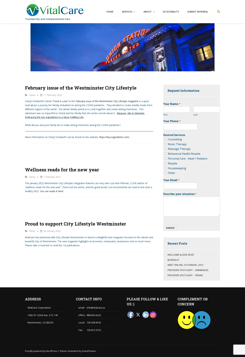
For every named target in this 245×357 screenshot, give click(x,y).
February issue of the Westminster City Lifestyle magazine (107, 101)
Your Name (171, 104)
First (165, 114)
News (32, 95)
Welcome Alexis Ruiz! (181, 254)
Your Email (171, 180)
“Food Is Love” (60, 101)
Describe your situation (180, 194)
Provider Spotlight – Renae (185, 275)
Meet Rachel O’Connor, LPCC (186, 264)
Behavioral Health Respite (184, 154)
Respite (172, 163)
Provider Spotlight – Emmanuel (188, 270)
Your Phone (172, 121)
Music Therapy (177, 144)
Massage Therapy (179, 149)
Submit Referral (197, 11)
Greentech (73, 350)
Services (127, 11)
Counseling (175, 139)
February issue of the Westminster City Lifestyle (80, 88)
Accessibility (171, 11)
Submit (170, 227)
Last (195, 114)
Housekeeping (177, 168)
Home (110, 11)
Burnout (173, 259)
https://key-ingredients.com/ (114, 137)
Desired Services (174, 135)
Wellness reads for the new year (62, 170)
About (148, 11)
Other (171, 173)
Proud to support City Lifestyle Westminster (75, 224)
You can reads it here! (51, 191)
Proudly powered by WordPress (41, 350)
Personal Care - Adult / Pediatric (188, 158)
